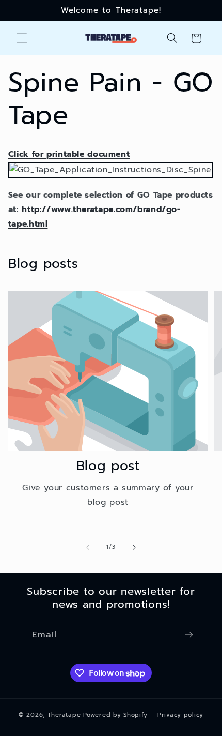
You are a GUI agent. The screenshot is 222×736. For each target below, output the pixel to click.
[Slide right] (134, 547)
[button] (22, 38)
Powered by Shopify (115, 714)
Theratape (64, 714)
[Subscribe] (189, 634)
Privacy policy (180, 714)
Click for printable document (69, 154)
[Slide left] (87, 547)
